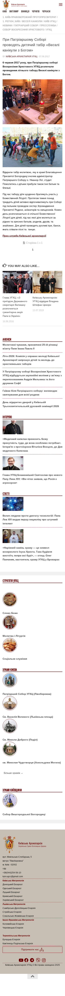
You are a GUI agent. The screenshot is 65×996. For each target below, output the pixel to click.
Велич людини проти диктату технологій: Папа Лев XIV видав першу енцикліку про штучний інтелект (31, 519)
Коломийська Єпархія (13, 924)
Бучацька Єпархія (11, 939)
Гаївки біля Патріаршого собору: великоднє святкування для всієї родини (30, 392)
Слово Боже (10, 613)
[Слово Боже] (32, 600)
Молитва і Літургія (14, 635)
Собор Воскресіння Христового (23, 29)
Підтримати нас (30, 949)
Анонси (7, 339)
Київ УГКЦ (50, 21)
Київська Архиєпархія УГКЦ (21, 56)
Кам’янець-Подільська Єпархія (18, 943)
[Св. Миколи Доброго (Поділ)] (32, 726)
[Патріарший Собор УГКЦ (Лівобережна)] (32, 681)
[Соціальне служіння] (32, 646)
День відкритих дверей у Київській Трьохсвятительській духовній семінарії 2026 (31, 404)
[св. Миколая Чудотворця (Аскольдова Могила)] (32, 749)
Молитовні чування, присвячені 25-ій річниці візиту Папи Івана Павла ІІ (30, 346)
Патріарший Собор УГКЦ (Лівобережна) (27, 694)
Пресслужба (48, 25)
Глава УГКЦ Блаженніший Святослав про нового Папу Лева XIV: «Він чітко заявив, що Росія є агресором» (32, 479)
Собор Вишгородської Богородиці (24, 814)
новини (7, 25)
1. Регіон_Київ (11, 21)
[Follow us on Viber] (38, 960)
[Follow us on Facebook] (26, 960)
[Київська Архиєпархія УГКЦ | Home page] (15, 5)
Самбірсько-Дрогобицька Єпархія (19, 908)
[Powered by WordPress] (21, 985)
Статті (6, 494)
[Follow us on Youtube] (21, 960)
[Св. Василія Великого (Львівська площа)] (32, 704)
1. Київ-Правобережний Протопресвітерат (29, 17)
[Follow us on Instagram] (44, 960)
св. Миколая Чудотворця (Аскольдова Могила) (32, 762)
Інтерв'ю (7, 417)
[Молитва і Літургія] (32, 623)
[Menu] (60, 4)
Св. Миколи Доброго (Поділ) (20, 739)
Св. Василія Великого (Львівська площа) (28, 716)
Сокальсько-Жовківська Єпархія (18, 916)
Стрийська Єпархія (12, 912)
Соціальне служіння (15, 658)
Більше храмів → (13, 773)
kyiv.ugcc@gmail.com (13, 876)
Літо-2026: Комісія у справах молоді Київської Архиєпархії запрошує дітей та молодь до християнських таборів (31, 360)
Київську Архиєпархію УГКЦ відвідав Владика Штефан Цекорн (45, 301)
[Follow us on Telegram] (32, 960)
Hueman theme (49, 985)
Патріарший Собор (26, 25)
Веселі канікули (32, 21)
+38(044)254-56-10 (12, 872)
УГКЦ (49, 29)
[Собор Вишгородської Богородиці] (32, 801)
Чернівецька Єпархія (13, 928)
